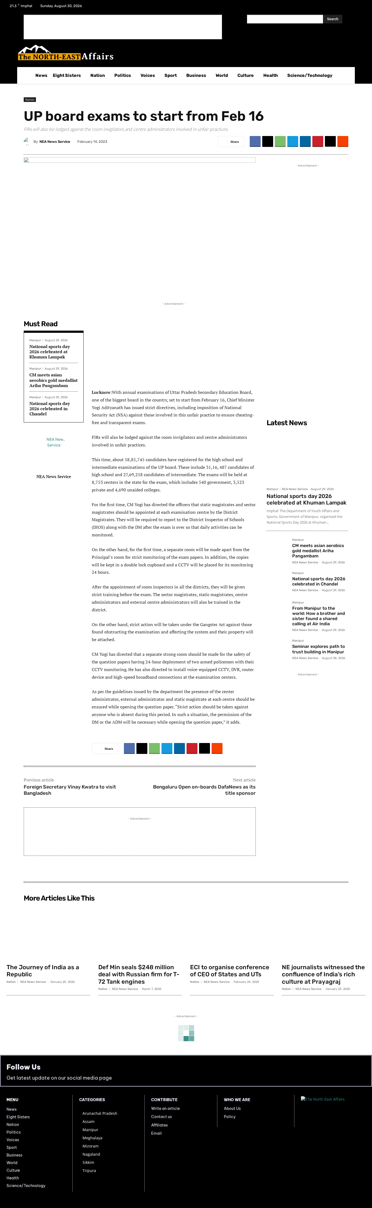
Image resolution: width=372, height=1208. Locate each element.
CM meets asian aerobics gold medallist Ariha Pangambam (53, 380)
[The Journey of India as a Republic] (48, 932)
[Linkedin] (305, 141)
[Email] (330, 141)
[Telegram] (292, 141)
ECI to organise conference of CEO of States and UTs (229, 971)
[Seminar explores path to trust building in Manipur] (277, 649)
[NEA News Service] (28, 141)
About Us (232, 1108)
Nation (29, 99)
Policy (230, 1116)
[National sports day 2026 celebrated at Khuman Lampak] (307, 457)
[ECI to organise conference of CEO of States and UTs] (232, 932)
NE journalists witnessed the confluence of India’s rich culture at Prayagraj (323, 974)
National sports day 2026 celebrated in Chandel (49, 408)
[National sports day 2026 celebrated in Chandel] (277, 582)
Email (156, 1133)
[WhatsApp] (280, 141)
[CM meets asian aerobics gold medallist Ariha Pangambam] (277, 549)
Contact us (161, 1116)
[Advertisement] (123, 27)
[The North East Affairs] (183, 52)
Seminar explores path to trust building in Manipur (318, 649)
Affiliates (159, 1125)
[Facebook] (331, 8)
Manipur (35, 340)
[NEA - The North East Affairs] (333, 1111)
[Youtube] (359, 8)
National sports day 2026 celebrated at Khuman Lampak (49, 351)
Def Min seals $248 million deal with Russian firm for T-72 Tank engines (138, 974)
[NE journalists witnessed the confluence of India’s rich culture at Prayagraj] (323, 932)
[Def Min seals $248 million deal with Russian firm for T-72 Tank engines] (140, 932)
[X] (345, 8)
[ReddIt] (342, 141)
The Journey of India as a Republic (43, 971)
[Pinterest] (317, 141)
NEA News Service (54, 141)
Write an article (165, 1108)
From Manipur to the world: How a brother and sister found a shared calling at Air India (318, 616)
